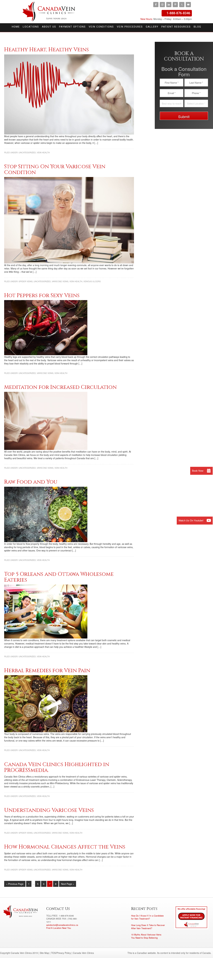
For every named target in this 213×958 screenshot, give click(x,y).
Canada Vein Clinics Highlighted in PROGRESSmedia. (56, 767)
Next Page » (67, 884)
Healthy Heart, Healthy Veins (46, 49)
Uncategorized (27, 152)
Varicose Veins (60, 281)
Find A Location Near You (58, 927)
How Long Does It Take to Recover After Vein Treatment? (148, 926)
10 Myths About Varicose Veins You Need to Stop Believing (146, 936)
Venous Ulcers (92, 281)
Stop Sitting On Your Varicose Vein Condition (54, 169)
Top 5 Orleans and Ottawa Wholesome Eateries (59, 577)
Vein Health (43, 152)
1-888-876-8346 (178, 13)
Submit (184, 116)
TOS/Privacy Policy (61, 953)
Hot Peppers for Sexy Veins (42, 295)
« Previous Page (14, 884)
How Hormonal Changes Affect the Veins (64, 847)
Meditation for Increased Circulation (60, 387)
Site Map (44, 953)
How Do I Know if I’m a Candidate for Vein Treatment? (147, 917)
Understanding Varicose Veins (49, 810)
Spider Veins (26, 281)
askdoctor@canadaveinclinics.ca (62, 924)
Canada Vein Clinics (48, 12)
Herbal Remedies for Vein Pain (47, 670)
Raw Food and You (30, 482)
